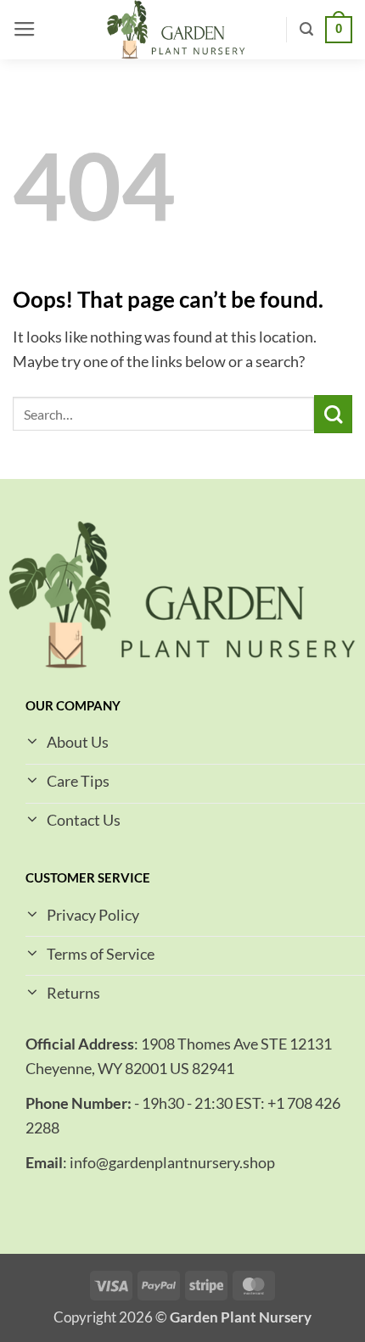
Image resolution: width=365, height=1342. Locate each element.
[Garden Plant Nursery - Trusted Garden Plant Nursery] (175, 29)
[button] (24, 30)
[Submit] (333, 414)
